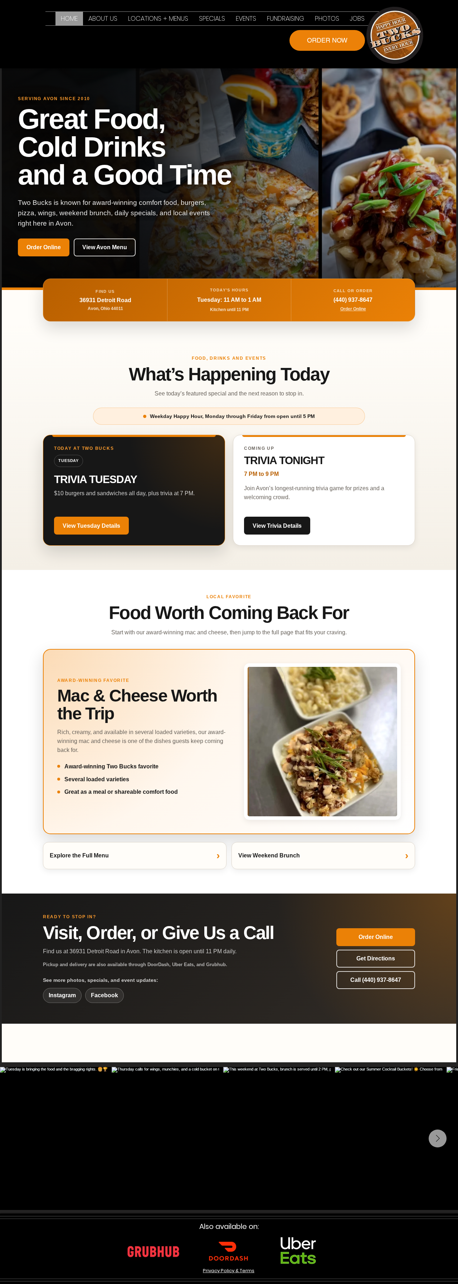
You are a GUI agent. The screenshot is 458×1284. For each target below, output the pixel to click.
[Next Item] (438, 1138)
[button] (158, 18)
